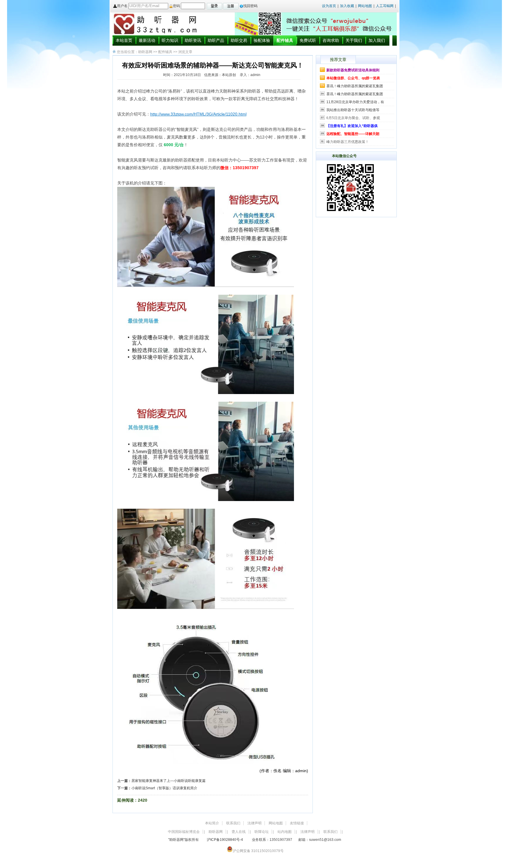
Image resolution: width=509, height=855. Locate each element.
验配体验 (262, 40)
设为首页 (329, 6)
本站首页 (124, 40)
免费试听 (308, 40)
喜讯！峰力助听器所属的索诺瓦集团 (354, 86)
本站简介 (212, 823)
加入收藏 (347, 6)
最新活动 (147, 40)
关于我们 (354, 40)
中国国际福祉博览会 (184, 832)
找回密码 (250, 6)
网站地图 (365, 6)
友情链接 (297, 823)
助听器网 (145, 52)
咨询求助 (331, 40)
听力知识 (170, 40)
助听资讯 (193, 40)
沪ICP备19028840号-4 (225, 840)
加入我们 (376, 40)
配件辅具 (285, 40)
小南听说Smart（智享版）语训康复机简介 (164, 788)
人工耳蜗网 (385, 6)
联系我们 (233, 823)
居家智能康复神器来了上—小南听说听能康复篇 (168, 781)
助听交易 (239, 40)
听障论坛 (261, 832)
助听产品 (216, 40)
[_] (350, 214)
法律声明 (254, 823)
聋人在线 (239, 832)
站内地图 (284, 832)
